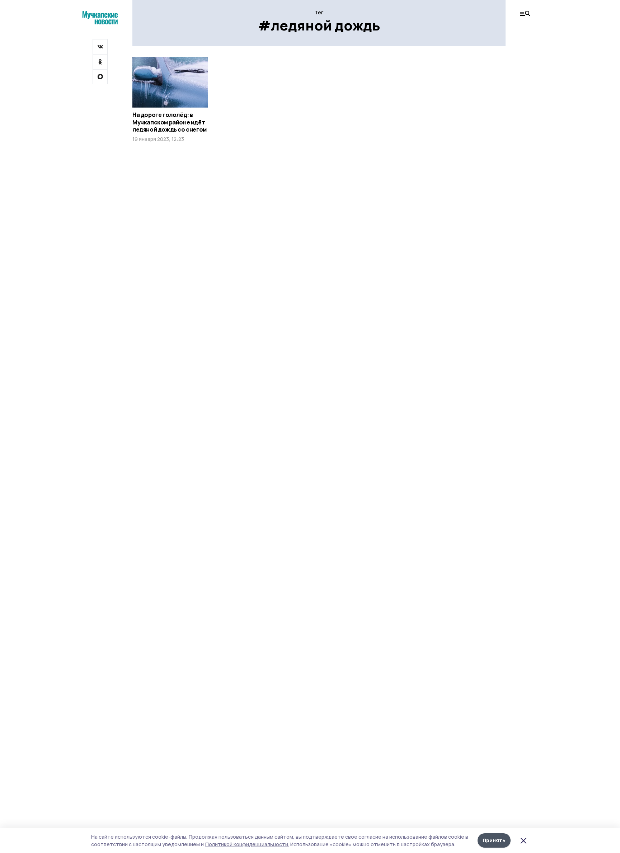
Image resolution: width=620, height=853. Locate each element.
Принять (494, 840)
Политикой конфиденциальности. (247, 844)
